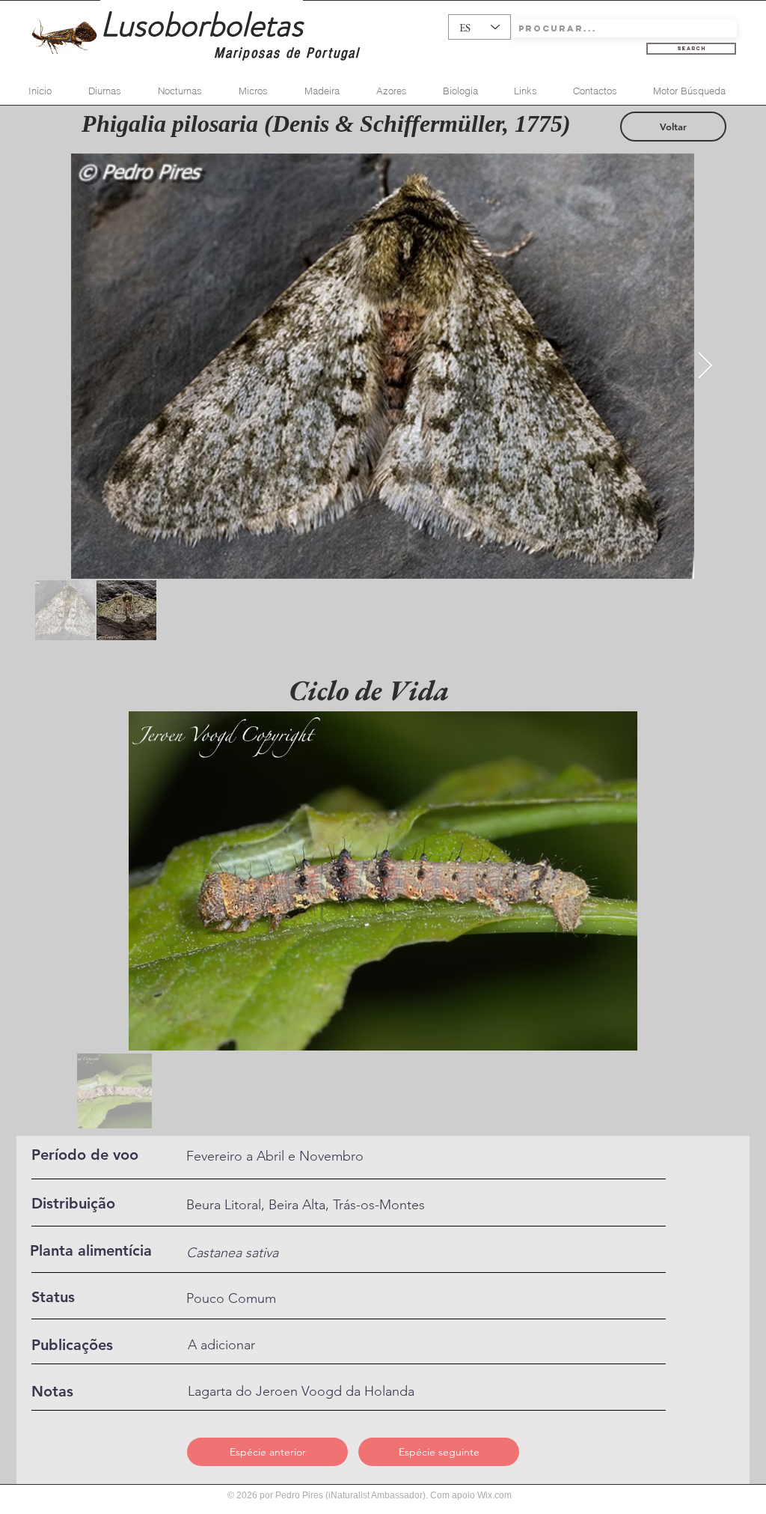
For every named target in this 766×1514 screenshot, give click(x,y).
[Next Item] (705, 366)
